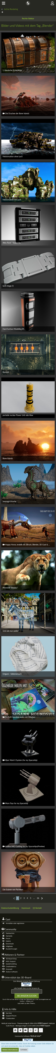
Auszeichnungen (11, 949)
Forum (8, 938)
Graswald (9, 969)
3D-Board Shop (11, 959)
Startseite (9, 936)
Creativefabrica (11, 966)
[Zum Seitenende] (2, 12)
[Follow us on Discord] (41, 1030)
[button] (3, 3)
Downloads (10, 944)
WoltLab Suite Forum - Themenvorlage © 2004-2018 (24, 1023)
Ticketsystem (10, 1018)
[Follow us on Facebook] (15, 1030)
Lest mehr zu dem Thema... (27, 1003)
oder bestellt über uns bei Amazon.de (26, 988)
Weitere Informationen (10, 1050)
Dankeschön (10, 933)
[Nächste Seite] (42, 898)
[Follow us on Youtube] (25, 1030)
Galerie (8, 941)
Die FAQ (9, 1013)
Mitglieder (9, 946)
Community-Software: (28, 1036)
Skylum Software (11, 972)
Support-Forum (11, 1016)
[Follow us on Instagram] (31, 1030)
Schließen (23, 1050)
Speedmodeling (11, 964)
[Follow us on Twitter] (20, 1030)
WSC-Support (10, 961)
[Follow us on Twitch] (36, 1030)
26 (38, 898)
